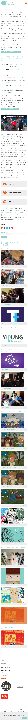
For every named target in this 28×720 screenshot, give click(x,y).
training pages (19, 219)
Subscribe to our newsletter (8, 208)
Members (3, 663)
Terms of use (18, 706)
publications (21, 77)
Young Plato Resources (6, 9)
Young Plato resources (10, 109)
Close (24, 718)
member (14, 90)
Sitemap (13, 706)
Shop (2, 665)
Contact (11, 184)
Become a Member (14, 193)
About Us (3, 659)
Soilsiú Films (4, 12)
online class (8, 82)
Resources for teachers (19, 8)
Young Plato (4, 16)
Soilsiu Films (17, 170)
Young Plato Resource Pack (11, 52)
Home (2, 8)
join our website (17, 210)
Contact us (7, 706)
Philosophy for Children (9, 8)
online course (20, 85)
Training (11, 201)
